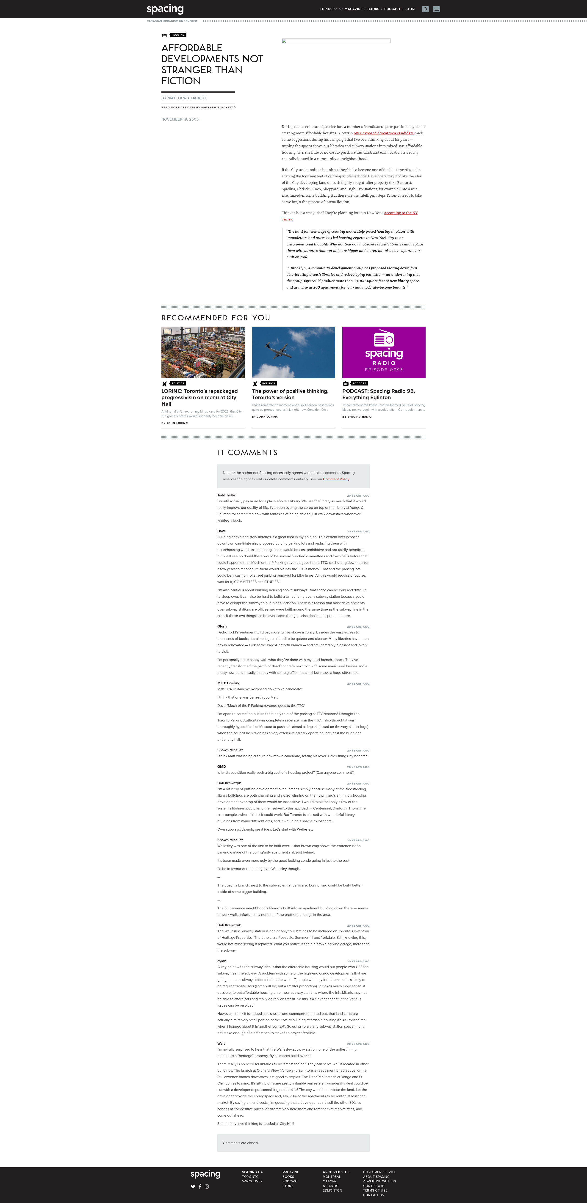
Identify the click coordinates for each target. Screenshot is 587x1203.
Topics (326, 9)
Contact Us (373, 1195)
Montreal (332, 1176)
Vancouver (252, 1181)
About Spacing (376, 1176)
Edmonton (332, 1190)
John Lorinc (177, 423)
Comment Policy (336, 479)
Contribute (373, 1186)
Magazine (354, 9)
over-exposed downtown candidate (384, 132)
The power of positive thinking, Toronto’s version (290, 394)
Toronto (250, 1176)
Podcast (392, 9)
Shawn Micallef (230, 750)
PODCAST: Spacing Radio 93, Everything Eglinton (378, 394)
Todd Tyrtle (226, 495)
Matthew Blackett (187, 98)
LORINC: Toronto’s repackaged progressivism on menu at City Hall (199, 397)
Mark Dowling (228, 683)
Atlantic (330, 1186)
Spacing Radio (360, 417)
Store (411, 9)
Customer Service (379, 1172)
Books (373, 9)
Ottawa (329, 1181)
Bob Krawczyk (229, 783)
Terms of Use (375, 1190)
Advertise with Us (379, 1181)
